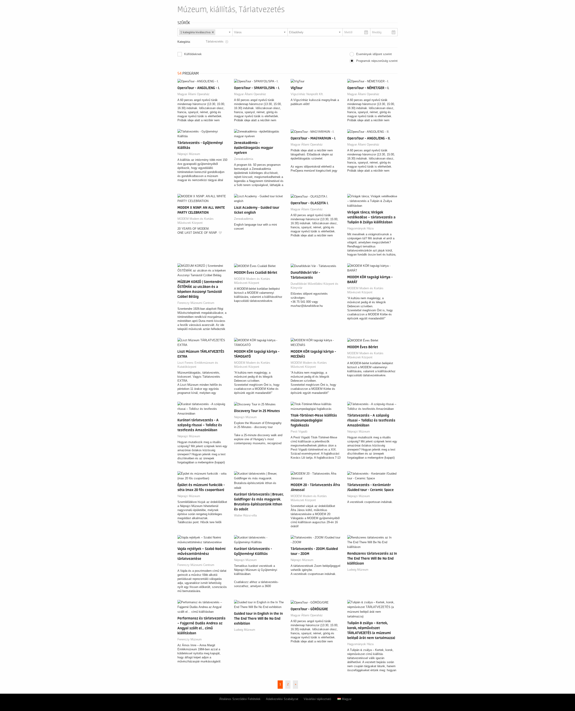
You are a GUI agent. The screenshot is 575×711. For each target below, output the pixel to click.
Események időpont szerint (374, 54)
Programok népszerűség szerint (377, 61)
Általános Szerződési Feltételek (240, 699)
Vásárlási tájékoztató (317, 699)
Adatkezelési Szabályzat (282, 699)
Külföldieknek (193, 54)
